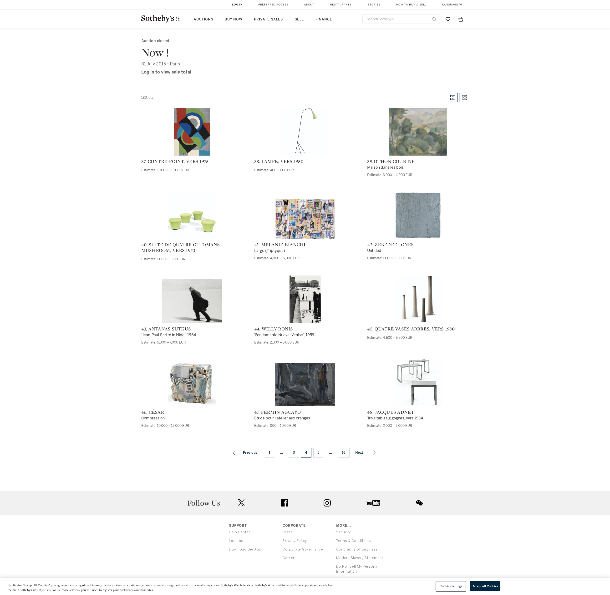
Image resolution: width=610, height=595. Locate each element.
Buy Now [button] (233, 19)
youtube (373, 503)
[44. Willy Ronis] (305, 299)
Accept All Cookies (485, 586)
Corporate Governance (303, 549)
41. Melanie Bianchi (280, 244)
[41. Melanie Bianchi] (305, 219)
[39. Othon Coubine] (418, 132)
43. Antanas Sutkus (166, 329)
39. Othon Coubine (391, 161)
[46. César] (192, 382)
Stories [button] (374, 4)
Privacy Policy (295, 541)
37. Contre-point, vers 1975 (175, 161)
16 (344, 453)
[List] (464, 97)
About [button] (309, 4)
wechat (419, 503)
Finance (323, 19)
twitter (241, 502)
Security (343, 532)
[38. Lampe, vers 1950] (305, 132)
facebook (284, 502)
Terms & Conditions (353, 541)
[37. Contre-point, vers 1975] (192, 132)
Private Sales (268, 19)
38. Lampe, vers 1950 (278, 161)
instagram (327, 502)
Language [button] (450, 4)
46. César (152, 412)
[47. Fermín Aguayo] (305, 384)
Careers (290, 558)
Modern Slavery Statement (359, 558)
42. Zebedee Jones (390, 244)
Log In (237, 4)
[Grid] (453, 97)
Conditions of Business (357, 549)
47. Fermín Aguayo (277, 412)
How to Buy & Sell (411, 4)
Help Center (239, 532)
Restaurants (340, 4)
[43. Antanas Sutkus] (192, 301)
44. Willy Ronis (273, 329)
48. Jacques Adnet (390, 412)
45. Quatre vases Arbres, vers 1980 (411, 329)
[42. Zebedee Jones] (418, 215)
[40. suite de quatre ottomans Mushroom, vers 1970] (192, 215)
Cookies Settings (451, 586)
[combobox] (401, 19)
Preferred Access (273, 4)
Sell (299, 19)
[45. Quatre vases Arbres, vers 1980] (418, 299)
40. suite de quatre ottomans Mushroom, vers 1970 (180, 247)
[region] (305, 586)
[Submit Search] (434, 19)
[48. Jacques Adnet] (418, 382)
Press (288, 532)
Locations (238, 541)
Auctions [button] (203, 19)
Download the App (245, 549)
